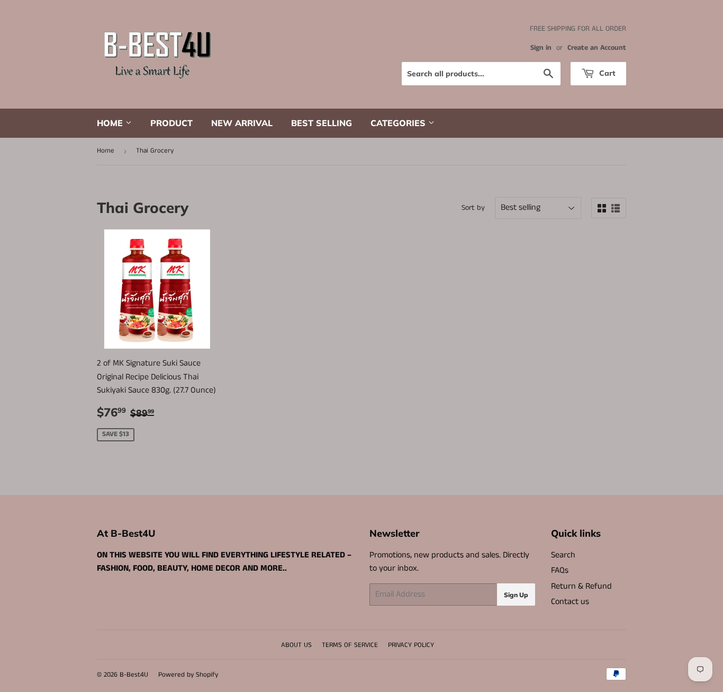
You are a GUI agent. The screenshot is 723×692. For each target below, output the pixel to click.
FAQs (559, 570)
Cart (606, 73)
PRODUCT (171, 123)
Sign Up (516, 595)
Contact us (570, 602)
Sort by (473, 207)
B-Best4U (134, 675)
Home (105, 151)
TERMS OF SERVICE (350, 645)
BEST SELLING (321, 123)
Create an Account (596, 48)
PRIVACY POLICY (411, 645)
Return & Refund (581, 586)
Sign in (541, 48)
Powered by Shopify (188, 675)
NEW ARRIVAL (242, 123)
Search (563, 555)
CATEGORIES (399, 123)
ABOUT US (296, 645)
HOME (111, 123)
